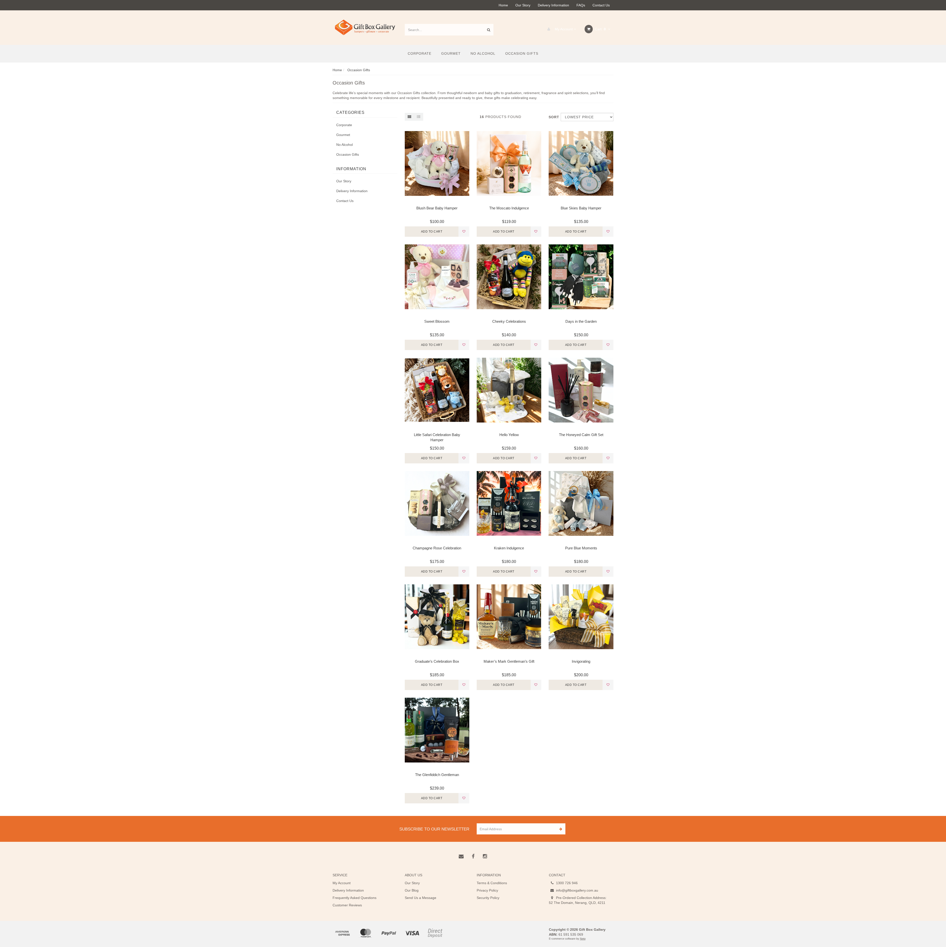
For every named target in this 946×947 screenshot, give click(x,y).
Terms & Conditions (492, 883)
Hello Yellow (509, 435)
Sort (553, 117)
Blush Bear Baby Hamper (436, 208)
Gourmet (451, 53)
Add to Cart (431, 231)
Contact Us (601, 5)
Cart (600, 29)
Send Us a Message (420, 898)
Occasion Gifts (521, 53)
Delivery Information (553, 5)
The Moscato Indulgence (509, 208)
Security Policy (488, 898)
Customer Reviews (347, 905)
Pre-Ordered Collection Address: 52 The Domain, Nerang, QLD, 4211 (578, 900)
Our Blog (412, 890)
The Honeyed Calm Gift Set (581, 435)
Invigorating (581, 661)
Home (503, 5)
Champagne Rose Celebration (437, 548)
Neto (583, 938)
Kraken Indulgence (509, 548)
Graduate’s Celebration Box (437, 661)
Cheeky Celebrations (509, 321)
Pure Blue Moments (581, 548)
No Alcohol (483, 53)
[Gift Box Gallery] (365, 27)
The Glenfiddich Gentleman (437, 775)
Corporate (419, 53)
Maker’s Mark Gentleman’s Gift (509, 661)
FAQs (580, 5)
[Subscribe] (559, 828)
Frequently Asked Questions (354, 898)
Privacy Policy (487, 890)
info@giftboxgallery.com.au (576, 890)
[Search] (488, 29)
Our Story (522, 5)
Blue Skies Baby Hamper (581, 208)
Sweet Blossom (437, 321)
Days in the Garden (581, 321)
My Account (564, 29)
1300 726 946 (566, 883)
